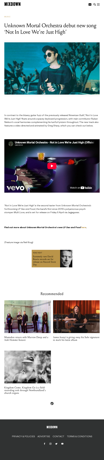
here (83, 227)
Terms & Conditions (79, 436)
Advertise (44, 436)
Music (7, 17)
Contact (58, 436)
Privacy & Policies (23, 436)
